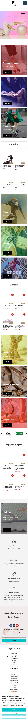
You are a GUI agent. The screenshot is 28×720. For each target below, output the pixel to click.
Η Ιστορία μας (14, 655)
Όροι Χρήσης (14, 687)
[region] (14, 707)
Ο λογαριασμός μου (14, 658)
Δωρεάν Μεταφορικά (14, 684)
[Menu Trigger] (25, 3)
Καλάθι (14, 662)
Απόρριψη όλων (14, 716)
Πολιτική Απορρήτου (14, 689)
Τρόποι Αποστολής (14, 676)
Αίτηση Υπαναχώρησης (14, 666)
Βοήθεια (14, 673)
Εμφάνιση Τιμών (14, 678)
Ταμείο (14, 664)
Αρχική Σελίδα (14, 653)
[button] (2, 433)
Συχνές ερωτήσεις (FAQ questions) (14, 656)
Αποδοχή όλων (14, 709)
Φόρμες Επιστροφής (14, 682)
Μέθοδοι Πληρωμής (14, 674)
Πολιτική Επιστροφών (14, 680)
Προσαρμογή (14, 713)
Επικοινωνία (14, 660)
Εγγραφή (14, 640)
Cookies (14, 685)
